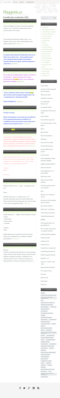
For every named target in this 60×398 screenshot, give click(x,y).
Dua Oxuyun (44, 371)
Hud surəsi (44, 284)
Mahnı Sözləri (46, 73)
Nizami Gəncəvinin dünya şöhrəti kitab (46, 298)
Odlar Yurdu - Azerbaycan (48, 209)
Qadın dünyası (46, 40)
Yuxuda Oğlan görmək (46, 317)
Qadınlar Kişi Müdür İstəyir (47, 346)
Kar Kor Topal (44, 358)
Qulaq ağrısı (44, 139)
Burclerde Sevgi (50, 335)
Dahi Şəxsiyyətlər (47, 36)
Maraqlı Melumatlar (47, 49)
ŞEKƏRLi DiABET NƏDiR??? (48, 164)
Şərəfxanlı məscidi (45, 323)
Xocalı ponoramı (45, 356)
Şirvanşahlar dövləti (46, 107)
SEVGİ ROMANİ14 (52, 319)
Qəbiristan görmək (50, 339)
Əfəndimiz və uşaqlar (46, 360)
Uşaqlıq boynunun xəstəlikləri (20, 107)
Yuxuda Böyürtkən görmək (48, 251)
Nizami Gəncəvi (45, 244)
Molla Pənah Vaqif (45, 95)
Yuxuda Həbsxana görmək (48, 213)
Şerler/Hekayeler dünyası (49, 32)
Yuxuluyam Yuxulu (45, 354)
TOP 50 (15, 2)
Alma (42, 191)
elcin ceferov (44, 348)
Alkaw (42, 363)
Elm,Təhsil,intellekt (47, 69)
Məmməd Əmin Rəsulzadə (48, 267)
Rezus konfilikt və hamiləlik (47, 302)
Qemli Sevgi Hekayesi (46, 135)
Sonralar (43, 365)
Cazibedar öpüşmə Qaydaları (48, 234)
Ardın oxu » (20, 43)
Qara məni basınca (45, 321)
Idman (44, 67)
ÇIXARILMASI (48, 330)
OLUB (50, 371)
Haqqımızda (30, 2)
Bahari (42, 330)
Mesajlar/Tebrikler (47, 51)
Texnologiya (45, 45)
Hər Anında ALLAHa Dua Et (47, 313)
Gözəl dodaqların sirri (46, 328)
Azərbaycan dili (45, 241)
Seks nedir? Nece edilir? (47, 142)
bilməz (42, 339)
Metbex (44, 43)
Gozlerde (43, 367)
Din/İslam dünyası (47, 47)
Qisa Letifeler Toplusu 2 (47, 206)
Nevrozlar (43, 274)
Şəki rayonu (53, 306)
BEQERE (43, 219)
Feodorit (43, 315)
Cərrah (42, 293)
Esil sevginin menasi (46, 271)
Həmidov (50, 365)
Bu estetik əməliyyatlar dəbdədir (19, 69)
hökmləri (43, 350)
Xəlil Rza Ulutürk (19, 180)
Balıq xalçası (44, 319)
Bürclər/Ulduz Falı (47, 58)
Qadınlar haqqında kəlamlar (48, 255)
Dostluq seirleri (45, 155)
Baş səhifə (7, 2)
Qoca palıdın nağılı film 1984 (47, 369)
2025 (42, 300)
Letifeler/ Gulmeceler (48, 34)
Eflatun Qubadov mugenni (47, 337)
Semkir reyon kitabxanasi (47, 304)
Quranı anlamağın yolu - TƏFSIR (19, 20)
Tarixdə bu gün (46, 53)
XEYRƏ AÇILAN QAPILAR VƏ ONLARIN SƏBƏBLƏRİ (48, 333)
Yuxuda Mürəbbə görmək (47, 216)
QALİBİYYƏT (48, 363)
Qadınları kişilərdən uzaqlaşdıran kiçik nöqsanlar (20, 49)
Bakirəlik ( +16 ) (45, 258)
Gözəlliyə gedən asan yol (19, 87)
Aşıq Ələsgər (44, 281)
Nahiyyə (43, 335)
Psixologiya (45, 27)
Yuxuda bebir (44, 311)
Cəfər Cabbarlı (44, 86)
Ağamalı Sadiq (44, 376)
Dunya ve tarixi (46, 56)
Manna (42, 129)
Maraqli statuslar (46, 64)
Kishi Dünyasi (46, 71)
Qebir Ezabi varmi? (46, 176)
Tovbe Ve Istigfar (45, 309)
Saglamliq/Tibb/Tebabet (48, 29)
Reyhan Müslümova (20, 209)
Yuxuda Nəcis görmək (46, 98)
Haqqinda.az (12, 12)
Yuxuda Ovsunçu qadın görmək (48, 352)
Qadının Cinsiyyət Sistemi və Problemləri (47, 374)
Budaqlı (54, 323)
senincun (51, 348)
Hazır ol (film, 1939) (19, 244)
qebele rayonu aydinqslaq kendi (48, 295)
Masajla (43, 325)
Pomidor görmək (45, 237)
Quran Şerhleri (45, 116)
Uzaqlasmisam (53, 343)
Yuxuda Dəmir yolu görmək (48, 248)
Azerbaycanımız (46, 38)
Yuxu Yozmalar (46, 60)
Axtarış (21, 2)
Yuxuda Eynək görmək (47, 146)
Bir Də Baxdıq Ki (44, 306)
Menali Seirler (44, 132)
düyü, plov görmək (46, 167)
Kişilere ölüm (44, 277)
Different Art (45, 75)
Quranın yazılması (45, 341)
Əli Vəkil (20, 151)
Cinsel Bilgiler (46, 62)
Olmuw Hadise (44, 343)
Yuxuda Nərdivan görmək (47, 120)
